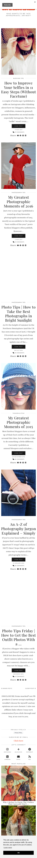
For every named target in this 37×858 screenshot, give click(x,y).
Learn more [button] (8, 847)
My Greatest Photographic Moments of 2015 (18, 422)
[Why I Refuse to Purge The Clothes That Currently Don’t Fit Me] (18, 783)
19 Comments (19, 353)
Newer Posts (7, 688)
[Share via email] (18, 135)
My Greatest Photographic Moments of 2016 (18, 201)
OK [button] (18, 853)
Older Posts (30, 688)
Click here (18, 740)
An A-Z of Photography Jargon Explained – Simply (18, 528)
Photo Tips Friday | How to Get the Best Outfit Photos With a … (18, 637)
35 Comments (19, 565)
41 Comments (19, 676)
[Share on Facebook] (20, 135)
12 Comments (19, 242)
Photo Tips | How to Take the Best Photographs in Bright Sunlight (18, 314)
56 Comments (19, 459)
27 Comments (19, 132)
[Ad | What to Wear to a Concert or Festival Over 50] (18, 823)
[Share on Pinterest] (23, 135)
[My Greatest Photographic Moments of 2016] (18, 165)
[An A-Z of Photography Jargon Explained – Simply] (18, 493)
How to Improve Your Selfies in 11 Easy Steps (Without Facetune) (18, 89)
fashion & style (18, 413)
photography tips (18, 192)
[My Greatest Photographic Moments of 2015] (18, 386)
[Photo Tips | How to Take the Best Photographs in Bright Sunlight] (18, 275)
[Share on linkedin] (25, 135)
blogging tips (18, 78)
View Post (18, 126)
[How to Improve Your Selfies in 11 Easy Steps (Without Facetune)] (18, 51)
